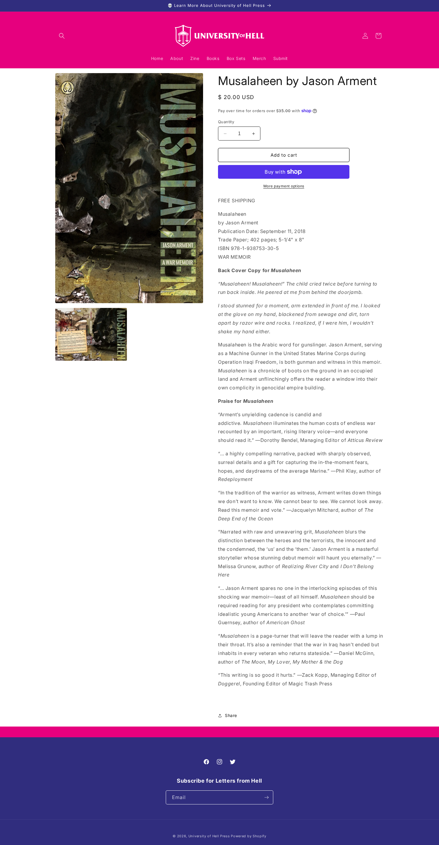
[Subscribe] (266, 797)
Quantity (226, 121)
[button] (61, 35)
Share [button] (231, 715)
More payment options (283, 186)
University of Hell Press (209, 836)
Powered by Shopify (248, 836)
